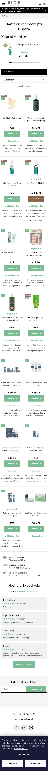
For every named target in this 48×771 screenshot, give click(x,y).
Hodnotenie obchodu (24, 585)
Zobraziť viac (24, 664)
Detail (36, 198)
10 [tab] (38, 62)
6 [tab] (25, 62)
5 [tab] (22, 62)
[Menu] (3, 3)
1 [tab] (10, 62)
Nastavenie (24, 754)
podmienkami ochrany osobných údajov (30, 698)
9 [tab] (35, 62)
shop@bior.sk (26, 719)
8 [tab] (31, 62)
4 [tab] (19, 62)
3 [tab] (16, 62)
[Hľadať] (35, 3)
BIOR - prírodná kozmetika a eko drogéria (31, 727)
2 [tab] (13, 62)
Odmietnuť (12, 763)
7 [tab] (28, 62)
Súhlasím (35, 763)
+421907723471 (26, 714)
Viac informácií (21, 748)
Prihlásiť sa (36, 689)
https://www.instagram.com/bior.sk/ (24, 727)
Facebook (17, 727)
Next (45, 36)
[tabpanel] (24, 50)
